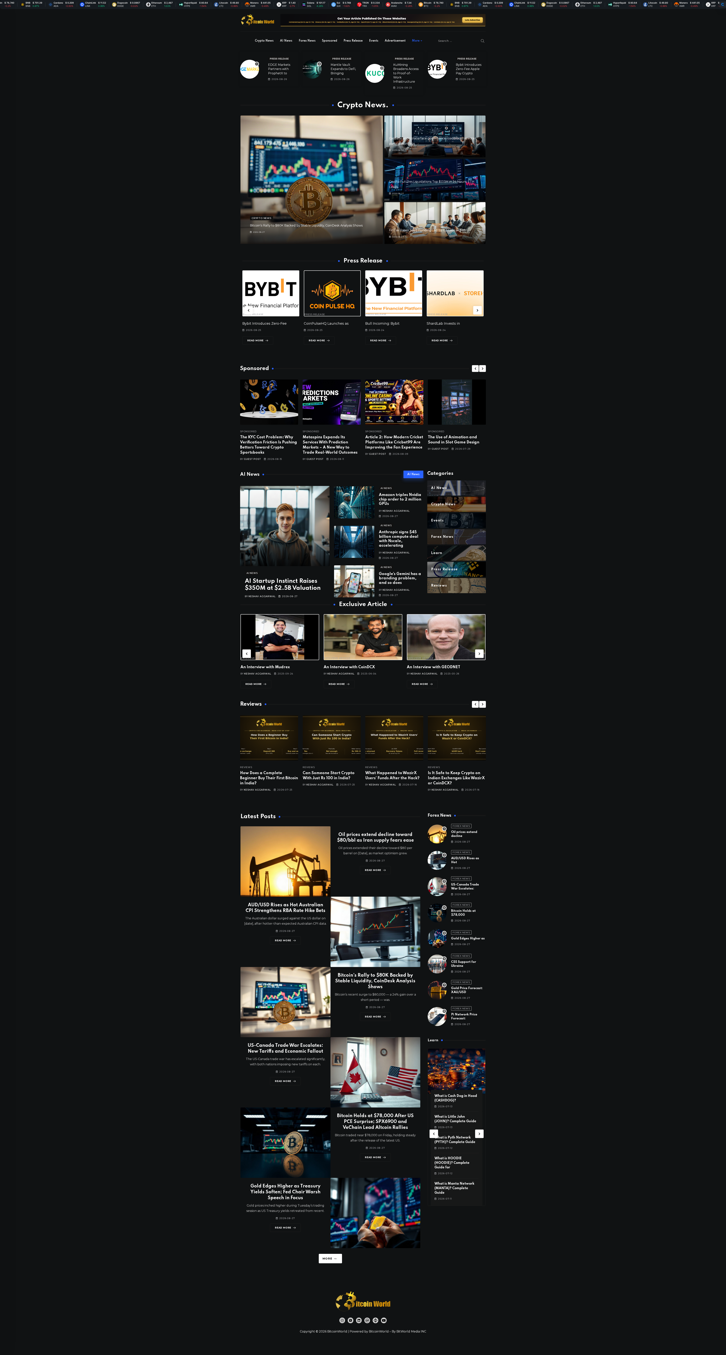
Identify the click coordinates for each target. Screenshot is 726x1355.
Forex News (307, 40)
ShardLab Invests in (382, 323)
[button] (248, 310)
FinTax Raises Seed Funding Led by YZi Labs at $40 (427, 230)
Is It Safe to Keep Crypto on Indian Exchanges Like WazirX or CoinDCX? (393, 778)
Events (373, 40)
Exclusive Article (254, 658)
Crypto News (264, 40)
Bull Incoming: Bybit (321, 323)
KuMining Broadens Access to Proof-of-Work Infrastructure (406, 73)
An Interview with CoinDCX (266, 667)
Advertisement (395, 40)
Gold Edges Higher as (468, 938)
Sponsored (329, 40)
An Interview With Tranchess (434, 667)
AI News (286, 40)
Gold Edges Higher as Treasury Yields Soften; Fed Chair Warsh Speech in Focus (285, 1192)
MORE (327, 1258)
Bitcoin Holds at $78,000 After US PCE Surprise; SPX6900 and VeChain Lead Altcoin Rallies (375, 1122)
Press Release (353, 40)
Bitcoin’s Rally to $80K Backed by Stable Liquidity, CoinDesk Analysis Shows (306, 225)
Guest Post (252, 459)
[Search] (483, 40)
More (416, 40)
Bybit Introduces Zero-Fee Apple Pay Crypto (468, 69)
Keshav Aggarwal (262, 596)
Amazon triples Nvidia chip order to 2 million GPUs (400, 499)
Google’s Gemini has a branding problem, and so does (400, 578)
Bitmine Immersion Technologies (455, 323)
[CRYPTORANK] (722, 5)
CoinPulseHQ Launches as (264, 323)
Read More (255, 340)
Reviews (246, 767)
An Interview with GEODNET (350, 667)
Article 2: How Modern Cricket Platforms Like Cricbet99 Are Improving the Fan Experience (394, 442)
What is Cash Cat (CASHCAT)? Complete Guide (452, 1163)
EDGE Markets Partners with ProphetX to (279, 69)
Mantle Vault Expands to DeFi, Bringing (343, 69)
